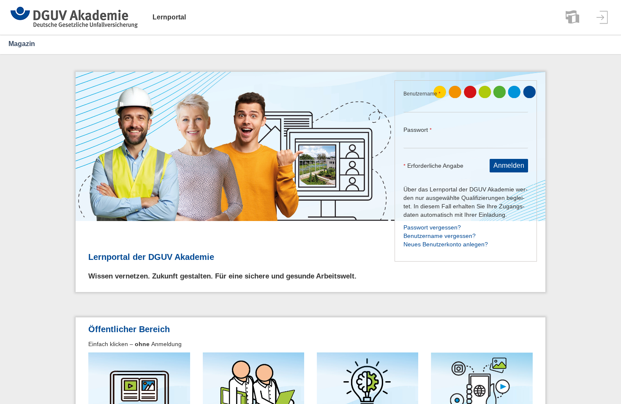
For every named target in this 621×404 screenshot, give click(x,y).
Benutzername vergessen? (439, 235)
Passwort (417, 129)
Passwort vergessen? (432, 227)
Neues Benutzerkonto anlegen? (445, 244)
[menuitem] (572, 17)
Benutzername (422, 94)
